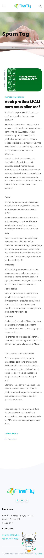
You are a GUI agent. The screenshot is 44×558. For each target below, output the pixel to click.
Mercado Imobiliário (14, 97)
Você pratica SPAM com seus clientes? (22, 104)
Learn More (11, 433)
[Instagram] (26, 500)
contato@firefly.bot (10, 535)
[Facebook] (17, 500)
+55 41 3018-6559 (10, 538)
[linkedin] (22, 500)
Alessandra (12, 439)
